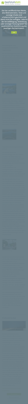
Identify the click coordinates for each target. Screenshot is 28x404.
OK (14, 32)
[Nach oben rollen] (24, 400)
